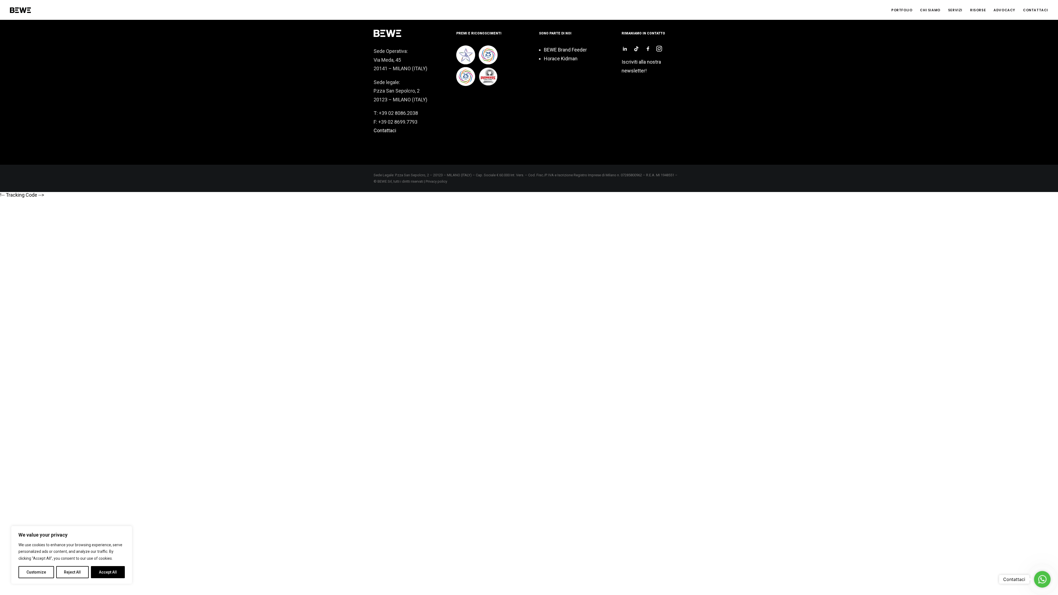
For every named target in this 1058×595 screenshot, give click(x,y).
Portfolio (901, 10)
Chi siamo (930, 10)
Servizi (955, 10)
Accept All (108, 572)
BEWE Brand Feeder (565, 50)
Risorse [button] (978, 10)
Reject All (72, 572)
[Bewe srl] (20, 10)
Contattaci (1035, 10)
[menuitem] (903, 10)
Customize (36, 572)
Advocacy (1004, 10)
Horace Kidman (560, 58)
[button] (625, 50)
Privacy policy (436, 181)
